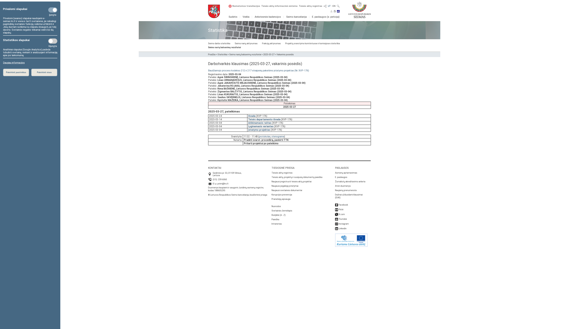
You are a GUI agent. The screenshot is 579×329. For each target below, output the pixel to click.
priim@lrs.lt (222, 183)
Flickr (341, 209)
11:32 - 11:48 (251, 136)
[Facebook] (336, 205)
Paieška (275, 219)
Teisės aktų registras (310, 6)
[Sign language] (335, 11)
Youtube (343, 219)
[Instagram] (336, 224)
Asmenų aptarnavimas (346, 173)
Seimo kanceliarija (296, 16)
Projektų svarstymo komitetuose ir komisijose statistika (312, 43)
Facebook (343, 205)
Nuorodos (276, 206)
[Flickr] (336, 209)
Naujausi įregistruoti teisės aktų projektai (292, 181)
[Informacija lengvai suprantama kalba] (338, 11)
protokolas (265, 136)
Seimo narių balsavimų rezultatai (224, 47)
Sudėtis (233, 16)
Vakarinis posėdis (285, 54)
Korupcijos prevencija (282, 194)
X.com (342, 214)
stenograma (278, 136)
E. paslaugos (341, 177)
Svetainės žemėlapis (282, 210)
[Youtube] (336, 219)
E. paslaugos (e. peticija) (326, 16)
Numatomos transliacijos (246, 6)
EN (333, 6)
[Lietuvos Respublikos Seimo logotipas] (359, 10)
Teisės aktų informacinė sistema (279, 6)
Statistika (222, 54)
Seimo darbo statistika (219, 43)
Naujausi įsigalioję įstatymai (285, 186)
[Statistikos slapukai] (52, 41)
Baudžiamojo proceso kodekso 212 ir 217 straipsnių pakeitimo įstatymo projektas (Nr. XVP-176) (258, 70)
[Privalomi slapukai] (52, 10)
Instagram (344, 224)
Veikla (246, 16)
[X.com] (336, 214)
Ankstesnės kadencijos (268, 16)
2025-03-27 (268, 54)
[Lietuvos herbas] (214, 11)
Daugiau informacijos (14, 62)
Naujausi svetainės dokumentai (287, 190)
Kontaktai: (215, 167)
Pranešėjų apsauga (281, 199)
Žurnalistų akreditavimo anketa (350, 181)
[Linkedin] (336, 228)
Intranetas (277, 224)
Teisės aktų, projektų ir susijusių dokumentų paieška (297, 177)
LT (329, 6)
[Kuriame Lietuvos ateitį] (351, 246)
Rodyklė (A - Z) (279, 215)
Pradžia (211, 54)
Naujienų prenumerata (346, 190)
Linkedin (342, 228)
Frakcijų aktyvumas (271, 43)
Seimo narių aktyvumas (246, 43)
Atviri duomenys (343, 186)
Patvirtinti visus (44, 72)
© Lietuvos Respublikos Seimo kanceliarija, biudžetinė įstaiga (237, 195)
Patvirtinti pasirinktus (16, 72)
